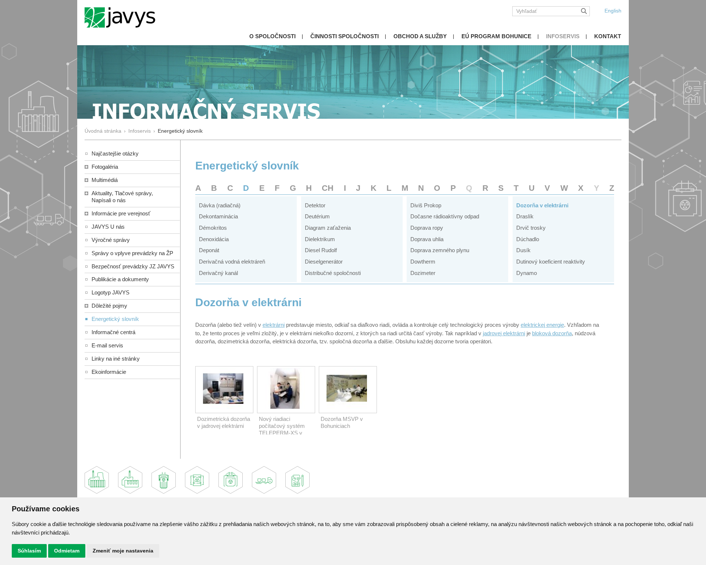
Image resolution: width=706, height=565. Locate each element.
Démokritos (213, 228)
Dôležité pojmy (109, 306)
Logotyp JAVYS (110, 292)
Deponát (209, 250)
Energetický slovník (115, 319)
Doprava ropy (426, 228)
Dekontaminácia (218, 216)
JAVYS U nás (108, 227)
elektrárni (274, 325)
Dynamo (526, 273)
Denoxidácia (214, 239)
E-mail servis (107, 345)
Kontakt (607, 36)
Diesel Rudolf (321, 250)
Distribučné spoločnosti (333, 273)
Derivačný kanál (218, 273)
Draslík (525, 216)
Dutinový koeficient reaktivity (550, 261)
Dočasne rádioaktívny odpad (444, 216)
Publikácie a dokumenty (120, 279)
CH (328, 188)
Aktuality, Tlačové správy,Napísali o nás (122, 196)
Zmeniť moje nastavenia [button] (123, 551)
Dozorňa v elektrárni (542, 205)
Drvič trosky (531, 228)
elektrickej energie (542, 325)
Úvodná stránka (103, 131)
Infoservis (563, 36)
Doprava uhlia (426, 239)
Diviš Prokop (425, 205)
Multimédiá (105, 180)
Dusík (523, 250)
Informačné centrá (113, 332)
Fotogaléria (105, 167)
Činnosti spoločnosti (344, 36)
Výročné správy (111, 240)
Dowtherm (422, 261)
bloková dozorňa (552, 333)
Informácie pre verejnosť (121, 213)
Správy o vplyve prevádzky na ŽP (132, 253)
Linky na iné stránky (116, 358)
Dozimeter (422, 273)
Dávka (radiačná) (219, 205)
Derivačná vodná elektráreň (232, 261)
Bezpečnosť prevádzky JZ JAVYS (133, 266)
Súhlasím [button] (29, 551)
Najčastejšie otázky (115, 153)
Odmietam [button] (66, 551)
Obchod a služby (420, 36)
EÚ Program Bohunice (496, 36)
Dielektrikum (320, 239)
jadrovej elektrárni (504, 333)
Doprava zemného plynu (439, 250)
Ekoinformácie (109, 372)
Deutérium (317, 216)
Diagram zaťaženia (328, 228)
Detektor (315, 205)
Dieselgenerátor (324, 261)
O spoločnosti (272, 36)
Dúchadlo (527, 239)
